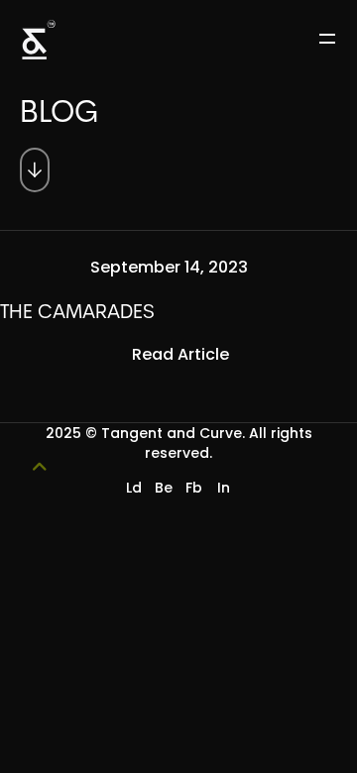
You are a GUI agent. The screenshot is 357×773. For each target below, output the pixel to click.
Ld (134, 487)
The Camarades (77, 313)
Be (164, 487)
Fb (193, 487)
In (223, 487)
